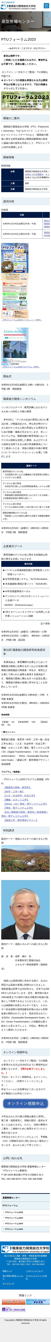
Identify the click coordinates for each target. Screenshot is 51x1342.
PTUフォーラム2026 (14, 1212)
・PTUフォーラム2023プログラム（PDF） (20, 367)
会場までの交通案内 (34, 174)
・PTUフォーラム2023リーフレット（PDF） (21, 320)
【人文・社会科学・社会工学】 (20, 795)
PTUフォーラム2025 (14, 1218)
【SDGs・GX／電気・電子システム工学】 (26, 804)
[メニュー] (46, 5)
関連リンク (7, 1271)
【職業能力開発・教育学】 (17, 787)
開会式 (47, 221)
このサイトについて (34, 1271)
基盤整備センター (11, 1198)
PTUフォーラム (10, 1205)
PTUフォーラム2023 (14, 1229)
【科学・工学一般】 (14, 791)
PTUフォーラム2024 (14, 1223)
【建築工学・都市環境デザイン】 (21, 820)
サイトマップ (8, 1283)
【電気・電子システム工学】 (19, 808)
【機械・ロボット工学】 (16, 800)
